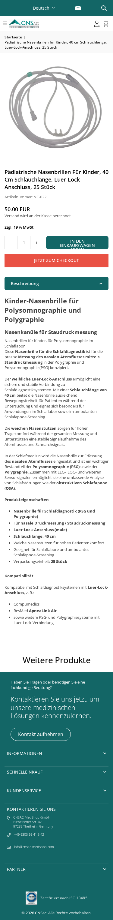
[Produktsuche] (104, 8)
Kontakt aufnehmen (40, 734)
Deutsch (41, 8)
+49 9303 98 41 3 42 (29, 834)
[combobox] (44, 8)
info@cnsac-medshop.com (34, 846)
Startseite (13, 37)
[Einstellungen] (97, 23)
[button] (4, 23)
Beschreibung (25, 283)
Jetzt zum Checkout (56, 260)
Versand (12, 215)
